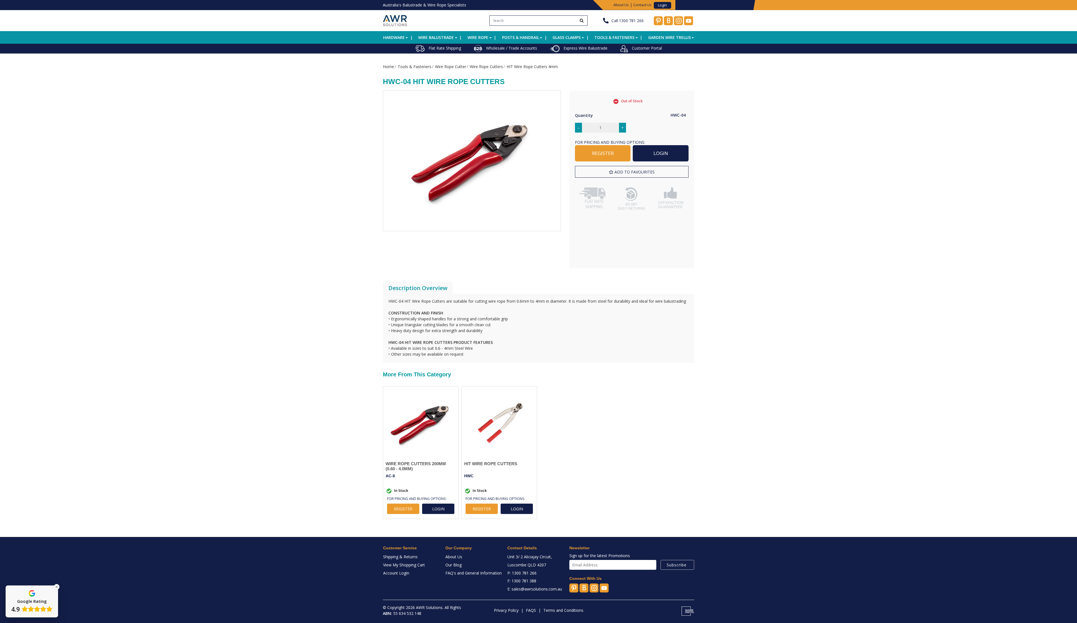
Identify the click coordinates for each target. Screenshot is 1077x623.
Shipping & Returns (400, 556)
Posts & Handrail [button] (520, 37)
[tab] (418, 288)
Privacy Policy (506, 610)
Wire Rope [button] (478, 37)
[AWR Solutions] (395, 20)
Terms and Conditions (563, 610)
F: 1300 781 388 (521, 580)
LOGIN (660, 153)
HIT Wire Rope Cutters (490, 463)
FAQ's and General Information (473, 573)
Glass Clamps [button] (567, 37)
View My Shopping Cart (404, 565)
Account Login (396, 573)
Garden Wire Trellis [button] (669, 37)
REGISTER (603, 153)
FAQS (531, 610)
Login (662, 5)
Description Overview (417, 288)
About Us (621, 4)
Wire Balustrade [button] (436, 37)
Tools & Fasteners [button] (614, 37)
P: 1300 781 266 (522, 573)
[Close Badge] (56, 587)
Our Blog (453, 565)
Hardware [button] (394, 37)
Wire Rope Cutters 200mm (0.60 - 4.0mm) (416, 466)
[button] (632, 172)
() (687, 5)
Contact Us (642, 4)
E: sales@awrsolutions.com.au (534, 589)
